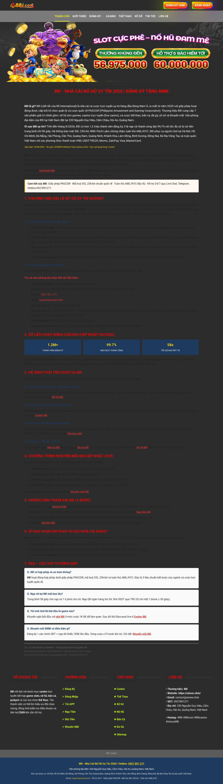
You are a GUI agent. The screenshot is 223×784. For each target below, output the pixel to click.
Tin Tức (150, 16)
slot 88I (60, 616)
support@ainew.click (51, 300)
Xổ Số (139, 16)
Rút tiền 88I (48, 522)
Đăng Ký (95, 16)
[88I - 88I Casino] (22, 5)
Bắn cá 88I (53, 447)
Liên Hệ (163, 16)
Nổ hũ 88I (57, 397)
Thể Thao (125, 16)
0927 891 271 (49, 294)
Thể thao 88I (74, 433)
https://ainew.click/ (189, 693)
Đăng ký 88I (59, 506)
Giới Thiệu (79, 16)
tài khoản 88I (47, 170)
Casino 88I (41, 415)
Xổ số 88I (141, 447)
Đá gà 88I (83, 447)
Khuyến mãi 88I (80, 491)
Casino (111, 16)
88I (186, 689)
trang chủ (62, 16)
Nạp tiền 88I (143, 512)
